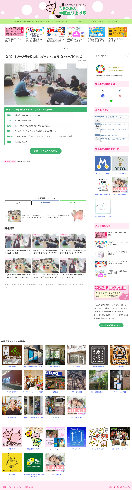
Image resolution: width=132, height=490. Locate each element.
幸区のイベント (11, 162)
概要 (4, 487)
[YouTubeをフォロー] (120, 96)
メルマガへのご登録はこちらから (111, 325)
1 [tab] (64, 48)
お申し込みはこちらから (45, 150)
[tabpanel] (14, 35)
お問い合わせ (29, 487)
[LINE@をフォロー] (111, 101)
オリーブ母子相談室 (24, 162)
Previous (3, 36)
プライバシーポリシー (15, 487)
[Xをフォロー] (103, 91)
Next (129, 36)
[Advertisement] (25, 179)
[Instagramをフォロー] (103, 96)
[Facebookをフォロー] (120, 91)
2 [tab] (68, 48)
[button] (126, 56)
